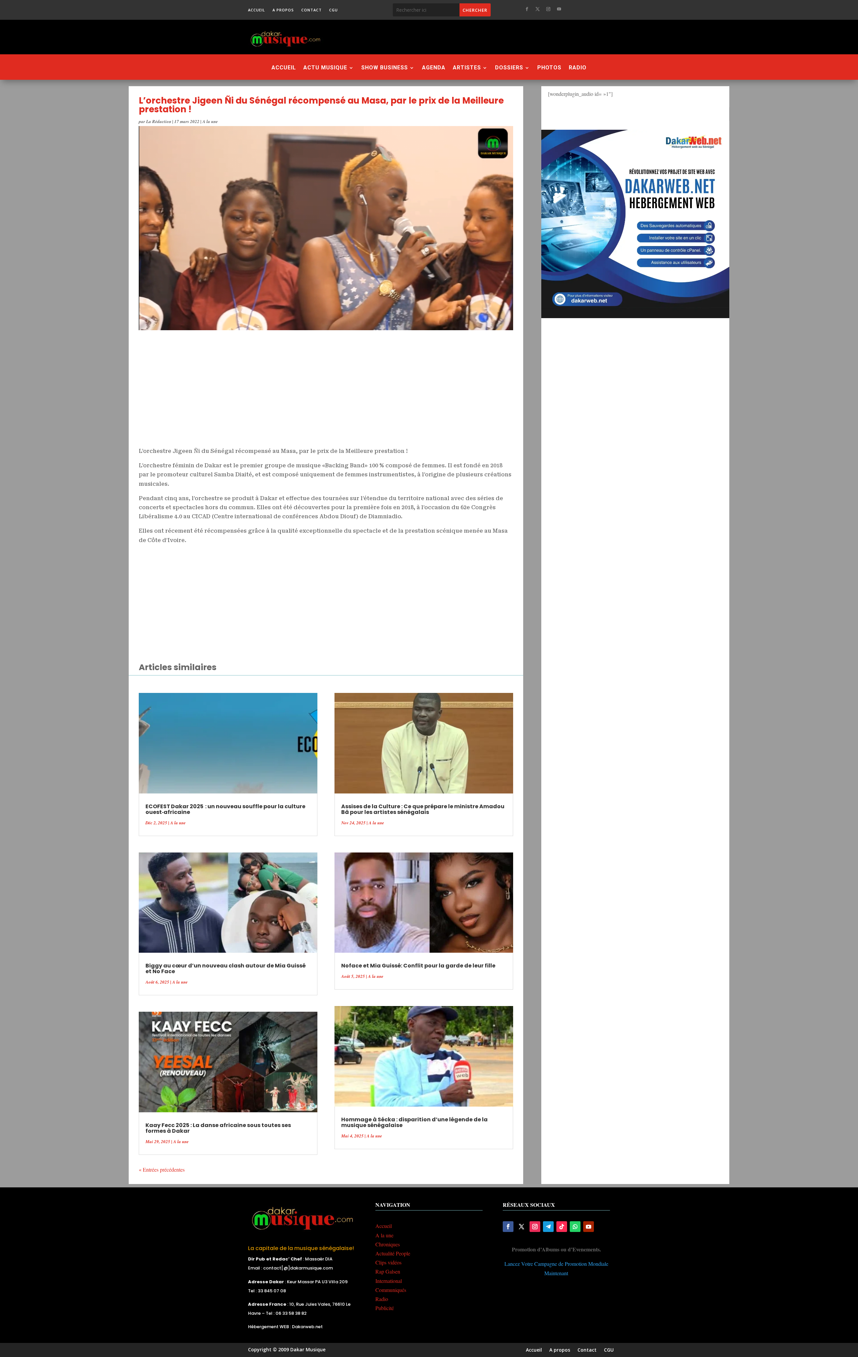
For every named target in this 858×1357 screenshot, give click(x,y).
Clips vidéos (388, 1262)
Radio (578, 68)
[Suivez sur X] (538, 9)
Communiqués (390, 1289)
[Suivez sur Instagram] (548, 9)
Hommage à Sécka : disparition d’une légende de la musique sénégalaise (414, 1122)
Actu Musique (325, 68)
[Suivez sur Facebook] (527, 9)
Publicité (384, 1307)
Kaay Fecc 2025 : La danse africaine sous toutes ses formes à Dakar (218, 1128)
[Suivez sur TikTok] (561, 1226)
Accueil (256, 10)
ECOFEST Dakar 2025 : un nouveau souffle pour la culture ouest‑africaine (225, 809)
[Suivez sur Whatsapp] (575, 1226)
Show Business (384, 68)
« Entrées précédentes (162, 1169)
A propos (283, 10)
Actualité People (392, 1253)
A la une (210, 121)
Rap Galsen (387, 1271)
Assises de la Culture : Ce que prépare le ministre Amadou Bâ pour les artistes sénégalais (422, 809)
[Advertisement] (466, 37)
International (388, 1280)
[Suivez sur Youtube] (559, 9)
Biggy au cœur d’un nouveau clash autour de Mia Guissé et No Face (225, 968)
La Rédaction (158, 121)
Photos (549, 68)
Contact (311, 10)
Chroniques (387, 1244)
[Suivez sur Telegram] (548, 1226)
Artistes (467, 68)
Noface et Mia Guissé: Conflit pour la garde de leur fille (418, 965)
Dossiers (509, 68)
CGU (333, 10)
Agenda (433, 68)
